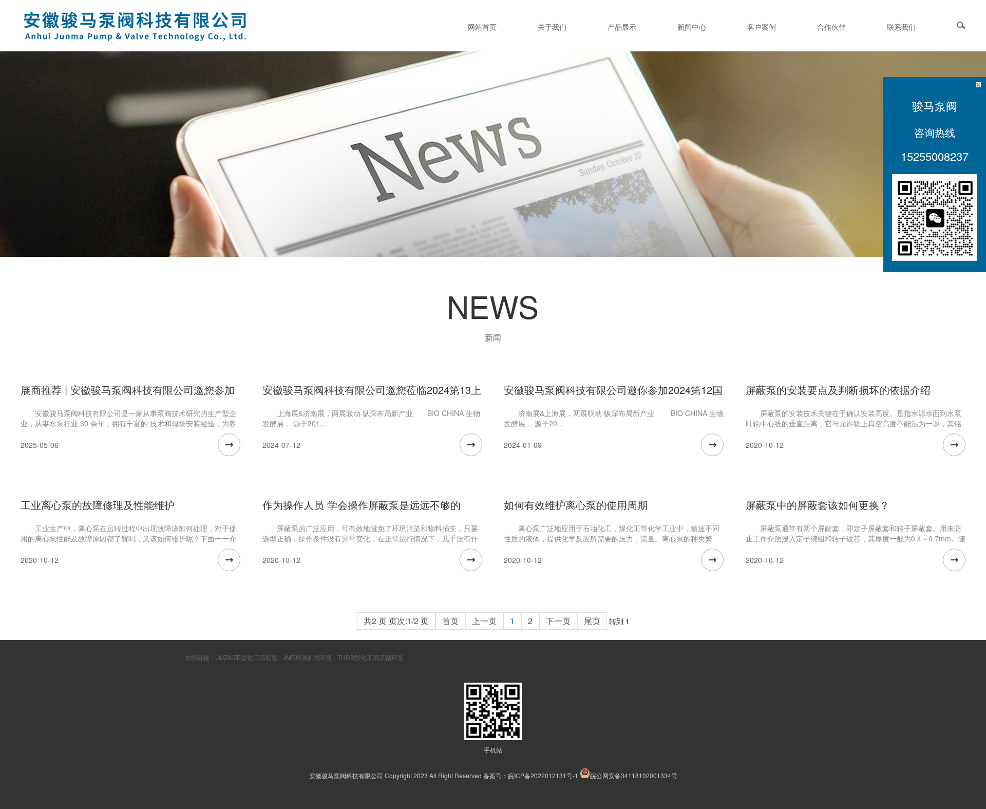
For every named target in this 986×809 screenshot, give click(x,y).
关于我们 (552, 27)
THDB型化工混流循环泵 (370, 657)
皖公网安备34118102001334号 (633, 775)
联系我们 (901, 27)
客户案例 (761, 27)
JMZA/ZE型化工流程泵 (247, 657)
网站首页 (482, 27)
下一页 (558, 621)
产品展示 (622, 27)
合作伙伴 (831, 27)
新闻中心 (691, 27)
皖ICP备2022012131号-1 (543, 775)
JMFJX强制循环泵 (307, 657)
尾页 (592, 621)
